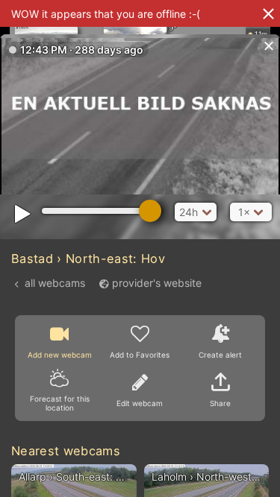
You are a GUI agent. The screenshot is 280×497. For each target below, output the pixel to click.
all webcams (55, 282)
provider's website (157, 282)
